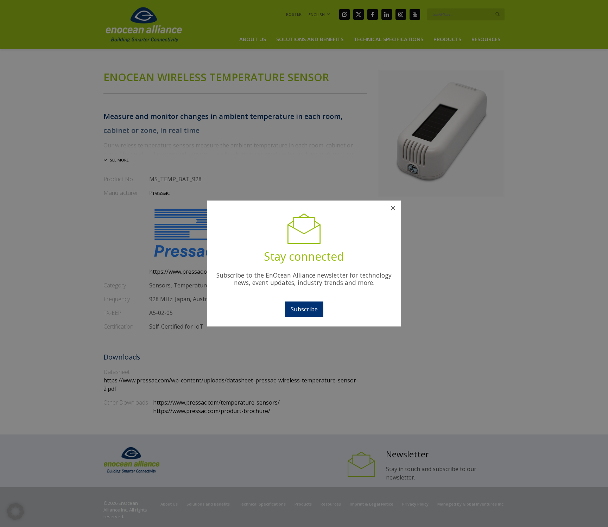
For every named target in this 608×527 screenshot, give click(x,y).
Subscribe (304, 309)
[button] (15, 511)
